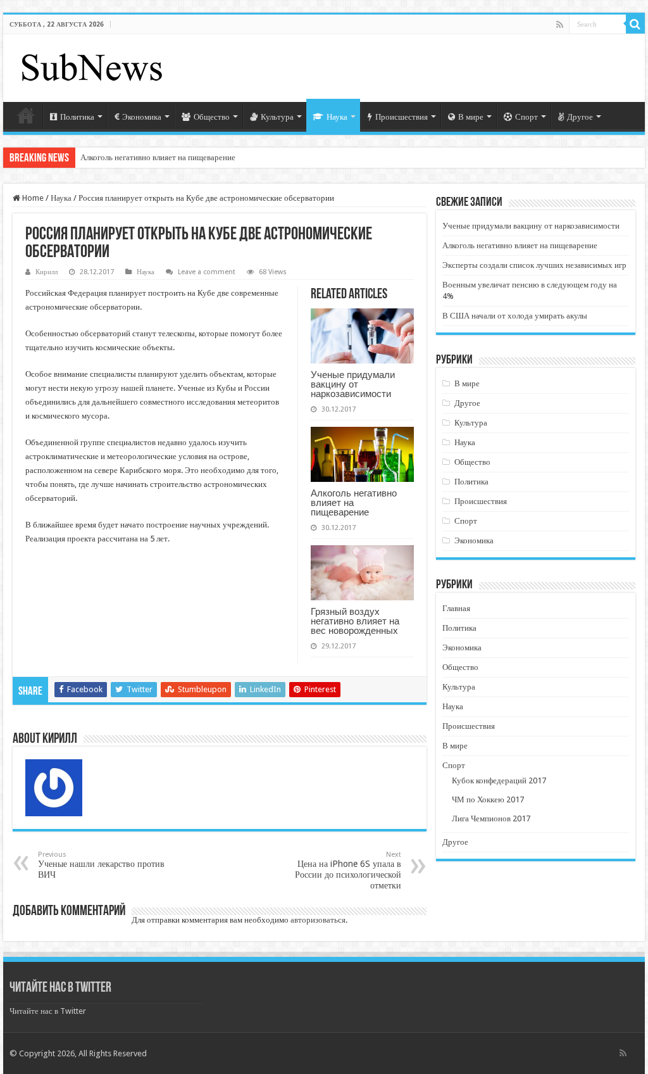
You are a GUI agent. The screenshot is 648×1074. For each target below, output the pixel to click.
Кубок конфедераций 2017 (499, 780)
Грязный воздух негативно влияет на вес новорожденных (355, 621)
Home (32, 198)
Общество (212, 117)
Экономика (141, 117)
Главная (25, 115)
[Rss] (559, 24)
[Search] (635, 24)
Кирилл (46, 272)
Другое (580, 117)
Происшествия (401, 117)
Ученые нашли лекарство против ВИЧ (101, 865)
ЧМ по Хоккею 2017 (488, 799)
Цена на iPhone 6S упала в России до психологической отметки (348, 870)
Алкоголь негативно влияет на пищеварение (157, 157)
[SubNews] (92, 66)
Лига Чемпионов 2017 (491, 818)
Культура (277, 117)
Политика (77, 117)
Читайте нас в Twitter (60, 988)
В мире (470, 117)
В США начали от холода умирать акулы (514, 315)
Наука (337, 117)
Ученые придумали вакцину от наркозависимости (353, 384)
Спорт (526, 117)
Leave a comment (206, 272)
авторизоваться (318, 920)
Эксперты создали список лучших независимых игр (534, 265)
